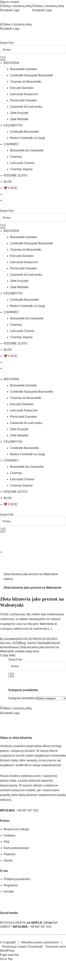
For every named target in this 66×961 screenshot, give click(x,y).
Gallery (8, 579)
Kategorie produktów (21, 698)
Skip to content (9, 1)
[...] (50, 628)
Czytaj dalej (7, 655)
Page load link (9, 954)
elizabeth (10, 638)
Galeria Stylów (36, 643)
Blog (22, 643)
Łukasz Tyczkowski (30, 946)
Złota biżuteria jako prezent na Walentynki (31, 574)
